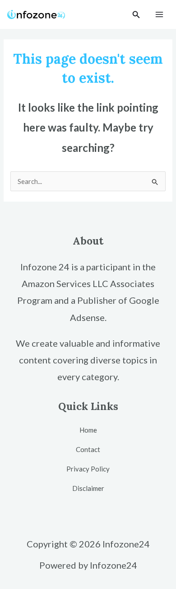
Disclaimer (88, 488)
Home (88, 430)
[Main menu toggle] (159, 14)
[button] (136, 14)
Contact (88, 449)
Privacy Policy (88, 469)
